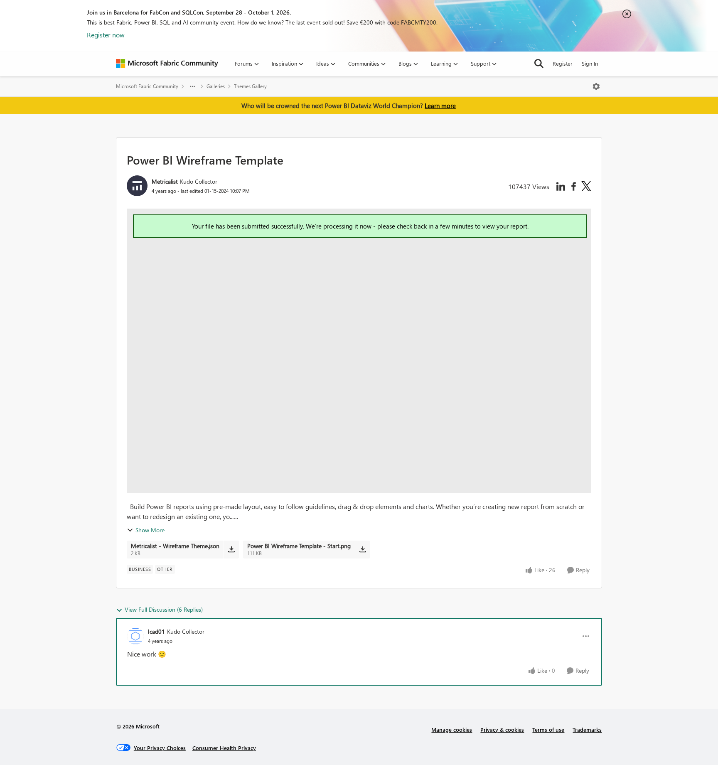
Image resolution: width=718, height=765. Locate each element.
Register (563, 63)
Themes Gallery (250, 86)
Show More (150, 530)
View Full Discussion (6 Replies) (164, 609)
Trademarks (587, 729)
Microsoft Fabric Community (147, 86)
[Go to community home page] (167, 63)
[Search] (539, 64)
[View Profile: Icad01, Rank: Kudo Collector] (135, 636)
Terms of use (548, 729)
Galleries (216, 86)
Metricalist (165, 181)
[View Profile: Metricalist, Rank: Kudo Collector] (137, 185)
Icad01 (156, 631)
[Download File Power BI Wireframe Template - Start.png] (362, 549)
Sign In (590, 63)
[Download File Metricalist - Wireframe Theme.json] (231, 549)
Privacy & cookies (502, 729)
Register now (106, 34)
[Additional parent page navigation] (192, 86)
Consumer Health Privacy (224, 747)
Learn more (440, 105)
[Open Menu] (596, 86)
